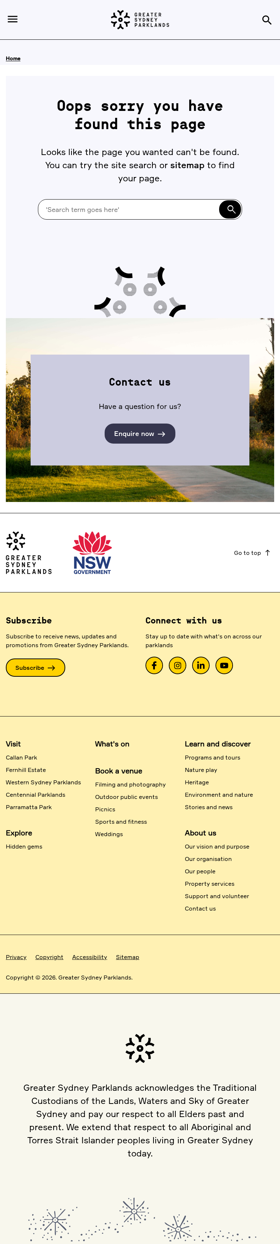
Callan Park (21, 757)
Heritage (197, 782)
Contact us (200, 908)
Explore (19, 832)
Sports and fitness (121, 821)
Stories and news (209, 807)
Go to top (252, 552)
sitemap (187, 164)
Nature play (201, 769)
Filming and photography (130, 784)
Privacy (16, 957)
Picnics (105, 809)
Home (13, 58)
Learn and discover (218, 743)
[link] (154, 665)
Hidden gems (24, 846)
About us (200, 832)
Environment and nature (219, 794)
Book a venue (118, 770)
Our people (200, 871)
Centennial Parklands (35, 794)
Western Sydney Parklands (43, 782)
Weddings (109, 834)
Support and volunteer (217, 896)
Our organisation (208, 858)
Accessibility (89, 957)
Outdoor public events (126, 796)
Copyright (49, 957)
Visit (13, 743)
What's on (112, 743)
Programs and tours (212, 757)
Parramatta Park (29, 807)
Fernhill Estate (26, 769)
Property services (209, 883)
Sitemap (127, 957)
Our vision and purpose (217, 846)
